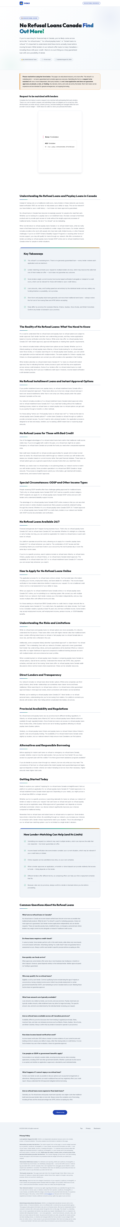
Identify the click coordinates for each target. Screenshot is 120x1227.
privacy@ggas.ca (49, 1194)
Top (81, 1128)
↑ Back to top (60, 1112)
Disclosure (97, 1128)
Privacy (88, 1128)
